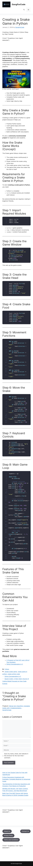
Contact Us (25, 831)
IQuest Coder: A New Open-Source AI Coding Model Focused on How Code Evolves (15, 681)
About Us (7, 831)
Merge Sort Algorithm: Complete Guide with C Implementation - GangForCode (16, 708)
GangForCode (18, 4)
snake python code (14, 674)
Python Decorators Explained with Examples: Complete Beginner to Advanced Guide (16, 779)
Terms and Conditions (11, 840)
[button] (24, 9)
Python (7, 669)
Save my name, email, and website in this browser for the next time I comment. (16, 756)
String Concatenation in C (14, 664)
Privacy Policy (8, 835)
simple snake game (11, 671)
